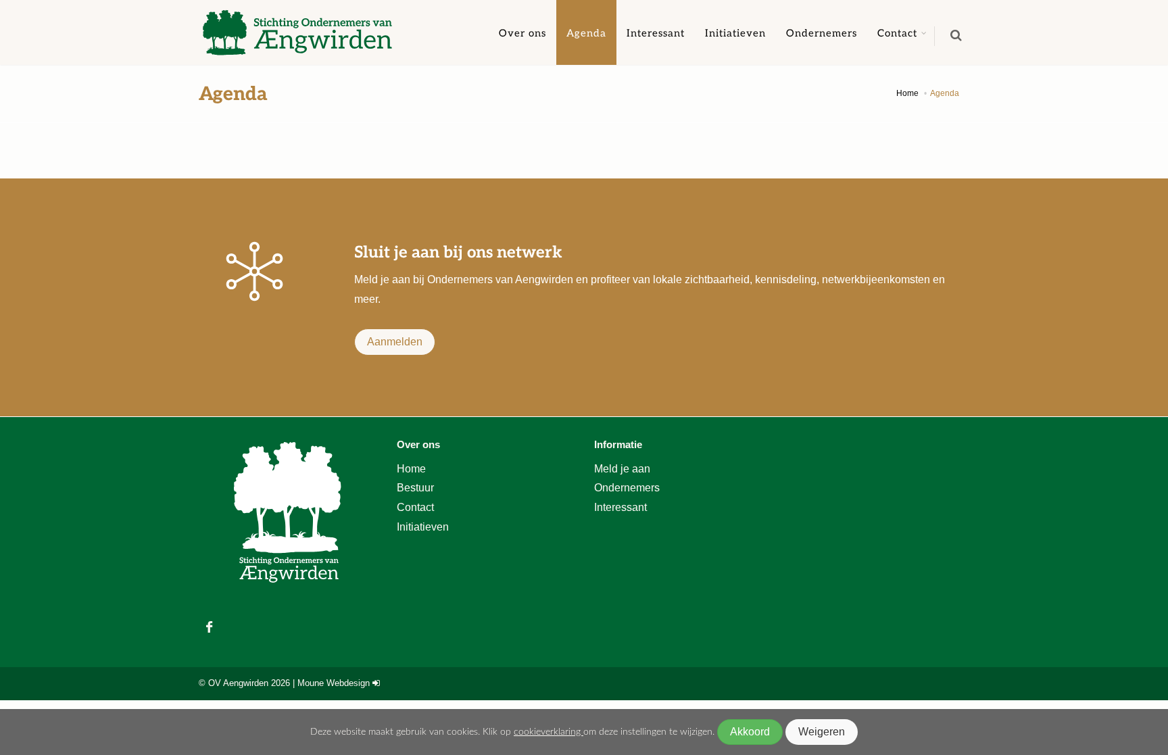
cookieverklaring (548, 732)
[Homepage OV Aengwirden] (300, 32)
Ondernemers (821, 32)
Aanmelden (394, 341)
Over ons (522, 32)
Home (411, 468)
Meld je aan (622, 468)
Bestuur (415, 487)
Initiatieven (735, 32)
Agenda (586, 32)
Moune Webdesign (333, 683)
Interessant (656, 32)
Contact (897, 32)
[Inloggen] (376, 683)
